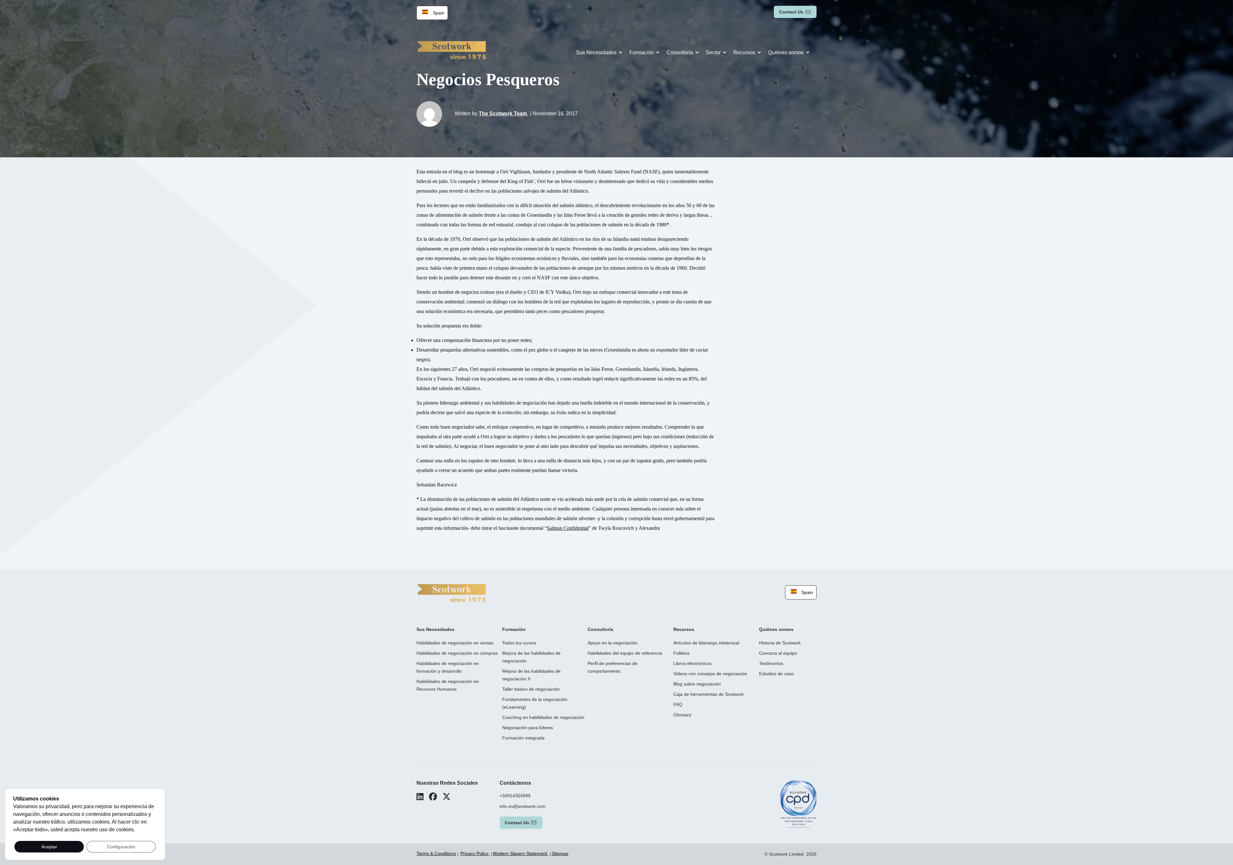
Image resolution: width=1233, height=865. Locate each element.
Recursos (744, 52)
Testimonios (771, 663)
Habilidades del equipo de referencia (625, 653)
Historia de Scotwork (780, 642)
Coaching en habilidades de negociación (543, 717)
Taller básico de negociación (531, 689)
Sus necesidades (596, 52)
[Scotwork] (451, 592)
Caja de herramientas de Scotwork (708, 694)
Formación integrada (523, 737)
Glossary (682, 714)
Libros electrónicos (692, 663)
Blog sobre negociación (697, 683)
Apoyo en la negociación (612, 642)
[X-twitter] (446, 796)
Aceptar (49, 846)
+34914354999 (515, 795)
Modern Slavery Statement (520, 853)
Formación (641, 52)
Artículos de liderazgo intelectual (706, 642)
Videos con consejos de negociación (710, 673)
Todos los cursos (519, 642)
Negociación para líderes (527, 727)
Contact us (791, 11)
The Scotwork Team (503, 113)
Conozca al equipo (778, 653)
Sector (713, 52)
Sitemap (560, 853)
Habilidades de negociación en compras (457, 653)
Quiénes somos (786, 52)
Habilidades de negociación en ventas (455, 642)
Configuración (121, 846)
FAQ (677, 704)
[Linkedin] (420, 796)
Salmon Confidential (568, 528)
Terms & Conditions (436, 853)
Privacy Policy (475, 853)
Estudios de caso (776, 673)
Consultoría (680, 52)
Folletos (681, 653)
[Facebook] (433, 796)
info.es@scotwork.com (523, 806)
